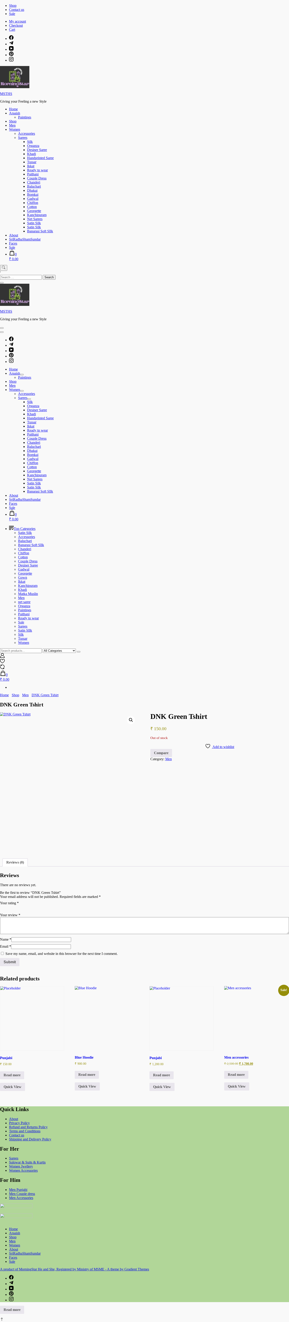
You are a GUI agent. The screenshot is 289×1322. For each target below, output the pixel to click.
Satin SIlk (25, 630)
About (13, 235)
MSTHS (6, 94)
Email (5, 946)
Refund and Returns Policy (28, 1127)
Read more (12, 1075)
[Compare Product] (2, 668)
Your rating (9, 903)
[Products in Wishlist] (2, 662)
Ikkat (30, 166)
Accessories (26, 133)
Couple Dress (37, 178)
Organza (33, 146)
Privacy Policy (19, 1123)
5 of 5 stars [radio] (28, 908)
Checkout (16, 25)
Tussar (31, 162)
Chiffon (32, 203)
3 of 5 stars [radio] (15, 908)
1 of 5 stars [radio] (2, 908)
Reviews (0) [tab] (15, 862)
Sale (12, 14)
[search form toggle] (3, 268)
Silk (30, 142)
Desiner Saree (37, 150)
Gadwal (32, 199)
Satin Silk (34, 223)
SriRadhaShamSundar (25, 239)
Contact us (16, 10)
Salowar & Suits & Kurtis (27, 1162)
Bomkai (32, 194)
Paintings (24, 117)
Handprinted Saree (40, 158)
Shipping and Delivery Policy (30, 1139)
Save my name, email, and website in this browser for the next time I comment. (61, 954)
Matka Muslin (28, 594)
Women (14, 129)
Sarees (22, 137)
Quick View (12, 1087)
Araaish (14, 113)
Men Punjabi (18, 1190)
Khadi (31, 154)
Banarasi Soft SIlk (40, 231)
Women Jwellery (21, 1166)
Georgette (34, 211)
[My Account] (2, 657)
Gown (22, 577)
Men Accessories (21, 1198)
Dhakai (32, 190)
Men (12, 125)
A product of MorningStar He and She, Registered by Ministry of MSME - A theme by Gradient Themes (74, 1269)
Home (13, 109)
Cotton (32, 207)
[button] (131, 720)
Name (5, 939)
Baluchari (34, 186)
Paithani (33, 174)
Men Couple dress (22, 1194)
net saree (24, 602)
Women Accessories (23, 1170)
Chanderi (33, 182)
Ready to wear (37, 170)
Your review (10, 915)
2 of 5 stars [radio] (9, 908)
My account (17, 21)
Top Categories (24, 529)
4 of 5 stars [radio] (21, 908)
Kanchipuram (37, 215)
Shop (12, 5)
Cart (12, 29)
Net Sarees (34, 219)
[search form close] (2, 282)
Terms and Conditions (24, 1131)
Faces (13, 243)
